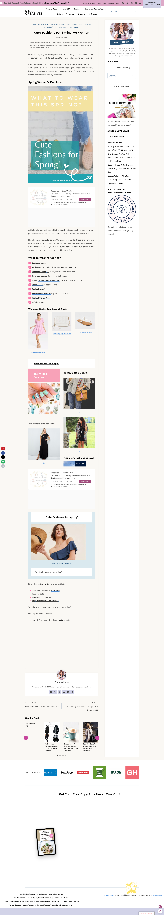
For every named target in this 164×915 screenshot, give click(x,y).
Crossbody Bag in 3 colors (62, 334)
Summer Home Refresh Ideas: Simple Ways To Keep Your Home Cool (122, 168)
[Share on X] (3, 457)
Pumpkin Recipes (15, 905)
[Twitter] (127, 3)
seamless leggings (68, 267)
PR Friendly (91, 3)
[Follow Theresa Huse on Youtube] (64, 692)
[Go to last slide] (26, 738)
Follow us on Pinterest (41, 597)
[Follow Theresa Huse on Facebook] (51, 692)
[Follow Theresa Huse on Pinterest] (68, 692)
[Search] (133, 75)
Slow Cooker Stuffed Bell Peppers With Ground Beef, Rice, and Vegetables (122, 157)
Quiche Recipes (28, 905)
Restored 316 (157, 895)
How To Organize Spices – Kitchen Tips (42, 704)
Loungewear (42, 276)
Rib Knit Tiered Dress (41, 298)
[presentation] (52, 732)
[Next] (97, 738)
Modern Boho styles (40, 271)
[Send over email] (3, 462)
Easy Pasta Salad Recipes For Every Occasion (51, 901)
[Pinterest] (136, 3)
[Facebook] (123, 3)
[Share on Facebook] (3, 453)
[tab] (57, 755)
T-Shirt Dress (37, 302)
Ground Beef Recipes (56, 894)
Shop (104, 3)
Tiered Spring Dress (38, 352)
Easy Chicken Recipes (27, 894)
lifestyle (61, 620)
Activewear (37, 267)
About (99, 3)
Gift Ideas (93, 14)
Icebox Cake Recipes (62, 898)
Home (85, 3)
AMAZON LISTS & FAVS (118, 131)
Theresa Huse (62, 37)
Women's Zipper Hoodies (49, 280)
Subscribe (55, 590)
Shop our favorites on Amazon (45, 601)
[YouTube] (140, 3)
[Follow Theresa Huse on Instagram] (59, 692)
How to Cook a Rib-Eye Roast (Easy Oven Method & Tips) (33, 898)
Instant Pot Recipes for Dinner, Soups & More (19, 901)
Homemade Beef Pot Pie (118, 184)
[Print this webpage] (3, 466)
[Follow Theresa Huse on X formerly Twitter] (55, 692)
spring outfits (44, 584)
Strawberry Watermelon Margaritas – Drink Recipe (82, 706)
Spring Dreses (38, 289)
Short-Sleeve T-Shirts (41, 293)
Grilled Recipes (41, 894)
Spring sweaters (39, 263)
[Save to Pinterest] (3, 448)
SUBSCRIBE (113, 61)
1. (44, 417)
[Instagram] (131, 3)
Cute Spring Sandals (85, 332)
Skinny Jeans (37, 285)
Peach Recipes (74, 901)
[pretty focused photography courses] (122, 209)
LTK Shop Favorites (118, 137)
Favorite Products (113, 3)
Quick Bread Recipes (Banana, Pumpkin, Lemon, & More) (54, 905)
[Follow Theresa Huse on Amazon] (72, 692)
